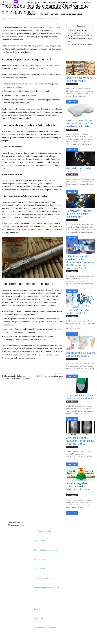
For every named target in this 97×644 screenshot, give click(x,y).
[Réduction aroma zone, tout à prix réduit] (80, 68)
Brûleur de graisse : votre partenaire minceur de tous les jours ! (77, 488)
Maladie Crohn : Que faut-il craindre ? (78, 312)
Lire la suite (72, 101)
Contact (37, 609)
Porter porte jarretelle (42, 531)
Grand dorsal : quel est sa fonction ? (79, 170)
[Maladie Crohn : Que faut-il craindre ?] (80, 300)
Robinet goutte (40, 559)
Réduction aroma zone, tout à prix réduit (79, 79)
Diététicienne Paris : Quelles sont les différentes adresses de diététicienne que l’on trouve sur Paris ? (80, 262)
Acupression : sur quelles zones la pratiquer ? (80, 354)
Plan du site (38, 618)
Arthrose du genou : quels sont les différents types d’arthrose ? (80, 440)
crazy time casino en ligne (44, 578)
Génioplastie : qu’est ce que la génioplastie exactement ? (79, 213)
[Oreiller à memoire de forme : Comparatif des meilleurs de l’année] (80, 111)
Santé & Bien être (13, 18)
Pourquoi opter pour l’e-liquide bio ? (80, 36)
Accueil (4, 18)
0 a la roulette (39, 569)
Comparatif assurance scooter (46, 550)
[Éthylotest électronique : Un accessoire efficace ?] (80, 385)
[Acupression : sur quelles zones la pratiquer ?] (80, 343)
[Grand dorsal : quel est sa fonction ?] (80, 159)
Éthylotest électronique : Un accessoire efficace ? (80, 397)
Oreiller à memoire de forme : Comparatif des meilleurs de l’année (79, 123)
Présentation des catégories (45, 628)
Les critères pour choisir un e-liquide (80, 44)
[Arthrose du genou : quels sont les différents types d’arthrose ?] (80, 428)
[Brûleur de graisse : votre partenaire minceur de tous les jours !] (80, 473)
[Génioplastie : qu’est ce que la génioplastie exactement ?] (80, 201)
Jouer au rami (39, 540)
